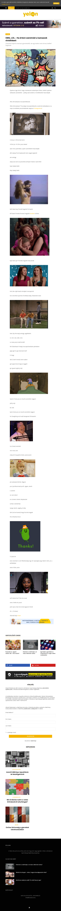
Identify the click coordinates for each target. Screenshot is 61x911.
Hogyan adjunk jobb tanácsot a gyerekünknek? (22, 8)
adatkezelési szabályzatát (30, 708)
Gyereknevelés (17, 797)
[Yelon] (30, 14)
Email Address (9, 712)
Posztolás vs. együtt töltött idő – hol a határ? (12, 652)
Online (7, 34)
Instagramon (38, 108)
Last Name (8, 726)
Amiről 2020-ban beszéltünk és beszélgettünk (17, 773)
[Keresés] (55, 8)
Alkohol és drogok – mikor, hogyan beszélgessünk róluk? (31, 872)
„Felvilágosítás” (16, 769)
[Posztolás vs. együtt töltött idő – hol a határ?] (13, 645)
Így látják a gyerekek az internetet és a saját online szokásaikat (47, 653)
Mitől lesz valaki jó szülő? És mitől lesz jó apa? (28, 880)
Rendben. (56, 3)
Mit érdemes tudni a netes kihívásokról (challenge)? (17, 801)
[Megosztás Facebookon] (4, 95)
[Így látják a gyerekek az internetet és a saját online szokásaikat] (48, 645)
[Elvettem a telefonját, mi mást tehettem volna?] (30, 645)
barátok (32, 213)
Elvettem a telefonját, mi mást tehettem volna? (30, 652)
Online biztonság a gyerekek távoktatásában (17, 828)
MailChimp (33, 741)
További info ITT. (6, 4)
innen (19, 615)
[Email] (4, 99)
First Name (8, 719)
